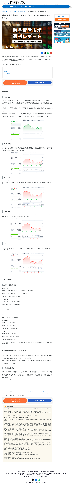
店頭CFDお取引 (38, 82)
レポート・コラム (19, 6)
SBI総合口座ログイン (62, 16)
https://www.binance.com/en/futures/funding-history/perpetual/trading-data (29, 392)
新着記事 (12, 6)
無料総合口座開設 (62, 19)
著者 (33, 6)
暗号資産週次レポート (22, 11)
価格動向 (5, 71)
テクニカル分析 (7, 73)
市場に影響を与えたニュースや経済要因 (12, 76)
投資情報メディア (5, 11)
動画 (26, 6)
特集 (30, 6)
